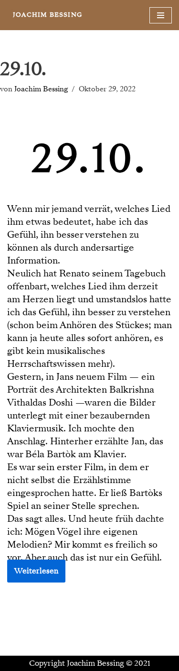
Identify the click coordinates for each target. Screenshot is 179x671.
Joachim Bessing (41, 89)
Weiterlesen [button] (36, 571)
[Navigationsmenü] (160, 15)
